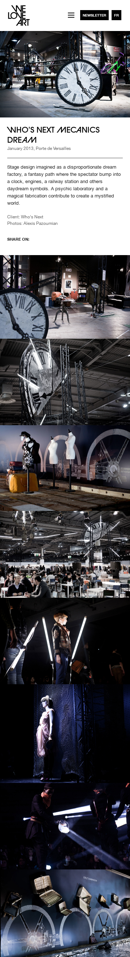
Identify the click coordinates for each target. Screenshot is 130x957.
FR (116, 15)
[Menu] (71, 15)
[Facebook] (42, 239)
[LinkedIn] (78, 239)
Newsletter (94, 15)
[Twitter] (60, 239)
